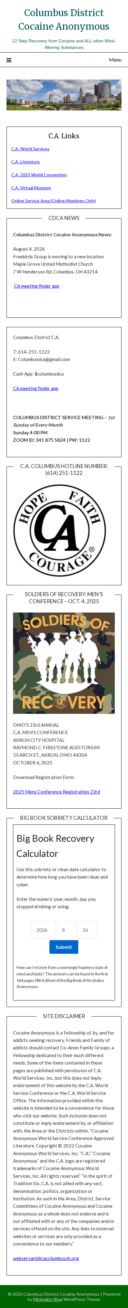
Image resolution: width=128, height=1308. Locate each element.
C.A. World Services (30, 148)
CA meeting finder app (36, 286)
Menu (115, 59)
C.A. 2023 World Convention (39, 174)
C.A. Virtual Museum (31, 187)
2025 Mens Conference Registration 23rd (56, 791)
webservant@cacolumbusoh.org (46, 1258)
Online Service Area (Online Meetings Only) (53, 200)
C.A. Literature (25, 161)
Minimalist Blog (47, 1299)
